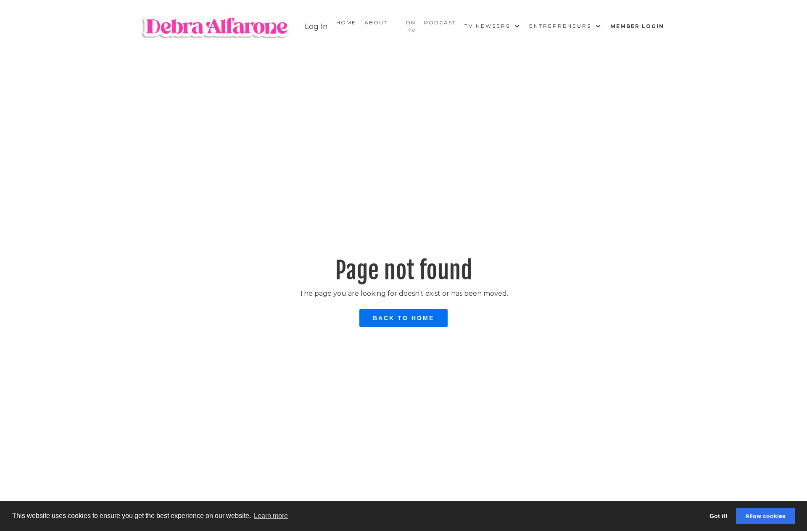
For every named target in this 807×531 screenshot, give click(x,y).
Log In (316, 26)
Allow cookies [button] (765, 516)
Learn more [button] (271, 515)
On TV (411, 26)
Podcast (440, 22)
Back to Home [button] (403, 318)
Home (346, 22)
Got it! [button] (718, 516)
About (376, 22)
